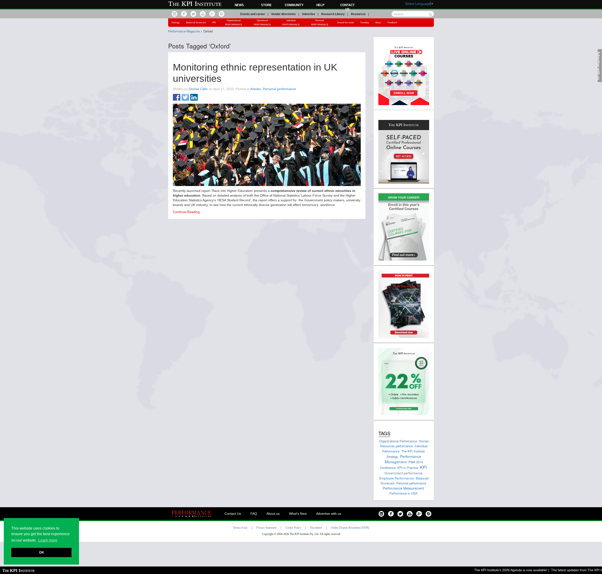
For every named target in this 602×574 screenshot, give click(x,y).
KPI (214, 22)
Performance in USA (403, 493)
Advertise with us (328, 513)
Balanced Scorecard (196, 22)
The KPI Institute (413, 451)
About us (273, 513)
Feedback (392, 22)
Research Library (333, 14)
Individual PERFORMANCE (291, 22)
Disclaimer (316, 527)
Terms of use (240, 527)
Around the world (345, 22)
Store (266, 5)
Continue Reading (186, 212)
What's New (298, 513)
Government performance (403, 473)
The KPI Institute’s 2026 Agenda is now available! (500, 570)
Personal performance (279, 89)
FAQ (253, 513)
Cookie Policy (293, 527)
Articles (255, 89)
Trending (364, 22)
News (239, 5)
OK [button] (41, 552)
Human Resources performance (404, 443)
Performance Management (403, 459)
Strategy (175, 22)
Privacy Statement (266, 527)
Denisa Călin (198, 89)
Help (320, 5)
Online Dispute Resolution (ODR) (350, 527)
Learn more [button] (47, 540)
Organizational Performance (398, 441)
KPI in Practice (407, 467)
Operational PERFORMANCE (262, 22)
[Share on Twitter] (185, 97)
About (378, 22)
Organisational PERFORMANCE (233, 22)
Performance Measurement (403, 488)
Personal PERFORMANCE (319, 22)
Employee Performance (396, 478)
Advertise (308, 14)
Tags (384, 433)
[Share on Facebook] (176, 97)
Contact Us (233, 513)
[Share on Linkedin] (194, 97)
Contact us (347, 7)
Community (294, 5)
